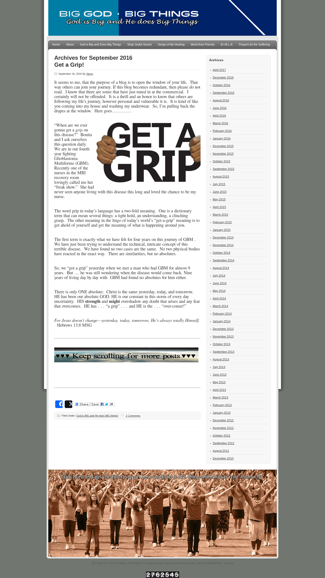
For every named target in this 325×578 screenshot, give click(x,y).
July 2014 (219, 275)
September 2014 (223, 260)
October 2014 (221, 252)
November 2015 (223, 153)
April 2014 (219, 298)
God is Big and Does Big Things (100, 44)
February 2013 (222, 405)
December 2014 (223, 237)
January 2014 (222, 321)
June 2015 (220, 192)
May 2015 (219, 199)
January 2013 (222, 412)
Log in (228, 563)
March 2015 (220, 214)
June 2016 (220, 108)
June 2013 (220, 374)
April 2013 (219, 390)
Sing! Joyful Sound (139, 44)
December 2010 (223, 458)
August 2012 (221, 451)
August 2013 (221, 359)
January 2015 (222, 230)
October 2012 (221, 435)
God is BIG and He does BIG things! (97, 415)
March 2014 (220, 306)
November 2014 (223, 245)
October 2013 (221, 344)
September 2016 (223, 93)
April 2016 (219, 115)
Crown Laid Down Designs (172, 563)
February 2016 (222, 131)
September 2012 (223, 443)
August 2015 (221, 176)
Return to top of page (109, 563)
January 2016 (222, 138)
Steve (89, 73)
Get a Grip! (69, 64)
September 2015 (223, 169)
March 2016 (220, 123)
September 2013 (223, 352)
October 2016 (221, 85)
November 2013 (223, 336)
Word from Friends (203, 44)
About (70, 44)
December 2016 (223, 77)
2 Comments (133, 415)
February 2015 (222, 222)
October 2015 (221, 161)
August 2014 (221, 268)
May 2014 (219, 291)
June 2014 (220, 283)
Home (56, 44)
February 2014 (222, 313)
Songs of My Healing (171, 44)
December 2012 (223, 420)
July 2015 (219, 184)
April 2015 (219, 207)
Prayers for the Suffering (254, 44)
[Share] (59, 404)
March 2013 (220, 397)
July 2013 (219, 367)
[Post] (68, 404)
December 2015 (223, 146)
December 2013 (223, 329)
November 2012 (223, 428)
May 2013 (219, 382)
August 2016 (221, 100)
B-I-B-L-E (227, 44)
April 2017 (219, 70)
